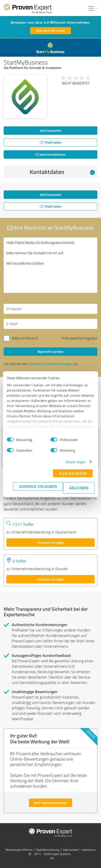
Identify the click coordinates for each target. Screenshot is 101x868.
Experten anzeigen (50, 542)
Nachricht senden (50, 351)
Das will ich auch (50, 31)
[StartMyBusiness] (25, 96)
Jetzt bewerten (50, 130)
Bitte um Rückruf (25, 338)
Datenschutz (70, 850)
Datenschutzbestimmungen (51, 363)
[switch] (53, 440)
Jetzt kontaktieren (52, 154)
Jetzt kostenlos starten (50, 802)
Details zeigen (75, 462)
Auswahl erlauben (38, 486)
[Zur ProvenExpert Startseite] (28, 9)
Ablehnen (78, 488)
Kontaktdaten (47, 172)
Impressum (89, 850)
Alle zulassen (73, 473)
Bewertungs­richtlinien (19, 850)
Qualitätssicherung (47, 850)
